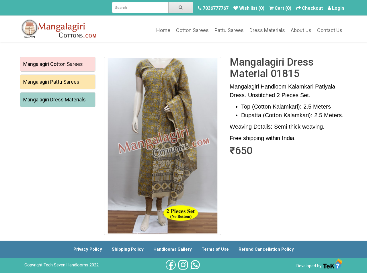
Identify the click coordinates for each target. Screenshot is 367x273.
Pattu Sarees (229, 30)
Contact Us (329, 30)
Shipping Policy (128, 249)
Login (338, 8)
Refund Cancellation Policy (266, 249)
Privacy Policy (87, 249)
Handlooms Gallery (172, 249)
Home (163, 30)
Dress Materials (267, 30)
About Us (301, 30)
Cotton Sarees (192, 30)
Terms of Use (215, 249)
